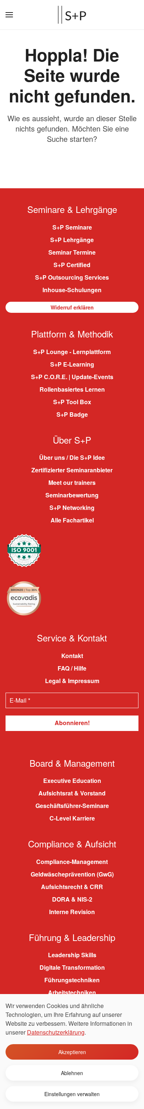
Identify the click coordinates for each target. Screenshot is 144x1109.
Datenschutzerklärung (56, 1032)
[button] (9, 14)
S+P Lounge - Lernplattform (72, 351)
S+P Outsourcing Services (72, 277)
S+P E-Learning (72, 364)
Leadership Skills (72, 955)
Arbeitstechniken (72, 992)
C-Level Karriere (72, 818)
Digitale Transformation (72, 967)
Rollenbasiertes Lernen (72, 389)
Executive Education (72, 780)
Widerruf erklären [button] (72, 307)
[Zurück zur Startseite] (72, 14)
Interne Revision (72, 911)
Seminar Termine (72, 252)
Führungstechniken (72, 980)
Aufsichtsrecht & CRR (72, 886)
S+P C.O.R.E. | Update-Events (72, 376)
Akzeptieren (72, 1052)
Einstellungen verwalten (72, 1094)
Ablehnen (72, 1073)
